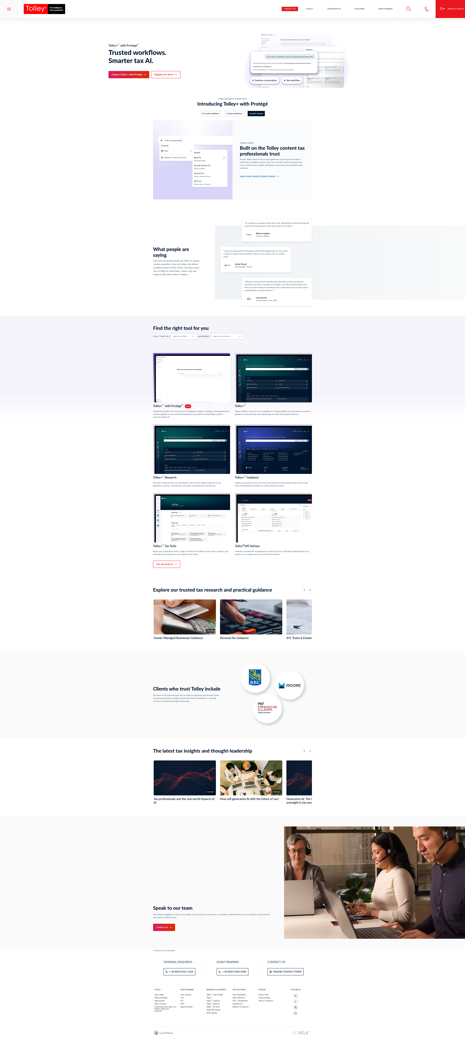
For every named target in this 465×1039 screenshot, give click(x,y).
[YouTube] (296, 1013)
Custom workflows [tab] (234, 114)
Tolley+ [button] (309, 9)
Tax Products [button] (334, 9)
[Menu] (9, 9)
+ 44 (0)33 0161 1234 (181, 972)
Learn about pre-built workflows (257, 173)
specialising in (204, 336)
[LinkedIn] (296, 996)
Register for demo (163, 74)
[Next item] (310, 590)
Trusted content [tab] (256, 114)
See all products (164, 564)
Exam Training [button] (386, 9)
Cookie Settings (264, 998)
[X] (296, 1007)
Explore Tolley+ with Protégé (127, 74)
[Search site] (409, 9)
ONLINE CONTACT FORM (287, 972)
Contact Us (290, 9)
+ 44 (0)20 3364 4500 (234, 972)
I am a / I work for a (161, 336)
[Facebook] (296, 1001)
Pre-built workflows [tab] (210, 114)
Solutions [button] (360, 9)
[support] (427, 9)
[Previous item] (304, 590)
